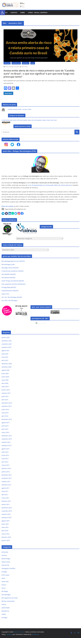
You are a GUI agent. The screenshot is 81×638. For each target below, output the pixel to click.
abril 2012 (5, 462)
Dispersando (6, 562)
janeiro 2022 (6, 337)
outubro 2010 (6, 514)
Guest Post (5, 581)
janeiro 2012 (6, 472)
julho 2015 (5, 396)
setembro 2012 (6, 445)
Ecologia (4, 572)
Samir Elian (24, 66)
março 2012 (5, 465)
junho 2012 (5, 455)
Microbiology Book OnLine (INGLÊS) (13, 261)
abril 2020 (5, 383)
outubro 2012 (6, 442)
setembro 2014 (6, 406)
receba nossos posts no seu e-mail (19, 109)
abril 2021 (5, 360)
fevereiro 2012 (6, 468)
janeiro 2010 (6, 540)
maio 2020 (5, 380)
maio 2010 (5, 527)
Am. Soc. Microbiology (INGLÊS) (12, 297)
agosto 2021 (5, 350)
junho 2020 (5, 377)
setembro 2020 (6, 367)
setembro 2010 (6, 517)
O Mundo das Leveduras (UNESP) (12, 271)
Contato (14, 12)
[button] (2, 12)
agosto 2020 (5, 370)
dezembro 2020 (7, 364)
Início (5, 12)
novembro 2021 (7, 344)
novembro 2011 (7, 478)
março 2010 (5, 534)
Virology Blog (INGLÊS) (9, 287)
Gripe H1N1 (5, 294)
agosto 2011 (5, 488)
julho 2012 (5, 452)
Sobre (22, 12)
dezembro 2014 (7, 403)
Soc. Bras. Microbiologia (9, 300)
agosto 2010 (5, 521)
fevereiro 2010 (6, 537)
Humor (4, 585)
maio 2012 (5, 459)
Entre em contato (7, 206)
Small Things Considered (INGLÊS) (13, 281)
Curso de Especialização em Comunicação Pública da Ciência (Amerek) (49, 185)
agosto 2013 (5, 423)
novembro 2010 (7, 511)
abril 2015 (5, 400)
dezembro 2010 (7, 508)
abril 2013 (5, 429)
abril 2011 (5, 495)
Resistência (26, 63)
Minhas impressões (8, 601)
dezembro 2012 (7, 436)
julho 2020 (5, 373)
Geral (3, 578)
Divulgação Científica (8, 568)
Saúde (32, 63)
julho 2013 (5, 426)
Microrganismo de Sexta (10, 598)
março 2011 (5, 498)
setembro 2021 (6, 347)
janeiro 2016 (6, 390)
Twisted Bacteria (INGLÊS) (10, 291)
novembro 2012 (7, 439)
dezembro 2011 (7, 475)
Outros (4, 604)
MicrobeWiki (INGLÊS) (9, 274)
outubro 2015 (6, 393)
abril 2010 (5, 531)
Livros (3, 588)
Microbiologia (16, 63)
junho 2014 (5, 409)
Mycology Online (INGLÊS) (10, 268)
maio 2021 (5, 357)
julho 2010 (5, 524)
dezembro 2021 (7, 341)
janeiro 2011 (6, 504)
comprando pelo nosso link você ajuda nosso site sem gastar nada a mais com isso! (29, 120)
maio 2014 (5, 413)
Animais (4, 555)
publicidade (5, 608)
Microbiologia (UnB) (8, 264)
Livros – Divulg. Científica (37, 12)
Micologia (7, 63)
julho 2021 (5, 354)
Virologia (4, 617)
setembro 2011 (6, 485)
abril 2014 (5, 416)
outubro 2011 (6, 481)
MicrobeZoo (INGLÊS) (8, 277)
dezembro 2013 (7, 419)
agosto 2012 (5, 449)
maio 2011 (5, 491)
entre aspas (5, 575)
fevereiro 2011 (6, 501)
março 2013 (5, 432)
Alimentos (5, 552)
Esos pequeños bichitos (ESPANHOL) (13, 284)
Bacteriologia (6, 559)
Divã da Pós (5, 565)
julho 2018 (5, 387)
